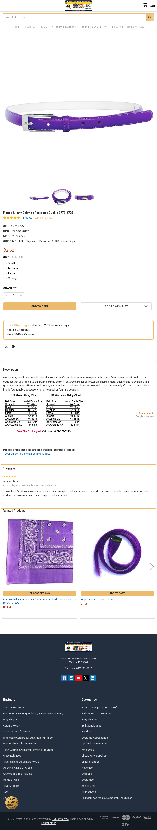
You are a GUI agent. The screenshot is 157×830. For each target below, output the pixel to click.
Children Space (90, 761)
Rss (5, 791)
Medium (13, 268)
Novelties (87, 767)
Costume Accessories (95, 737)
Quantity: (10, 288)
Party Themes (89, 719)
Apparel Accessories (94, 743)
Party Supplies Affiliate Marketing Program (28, 749)
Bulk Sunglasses (91, 725)
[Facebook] (64, 678)
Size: (13, 257)
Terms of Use (11, 779)
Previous (5, 567)
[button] (116, 306)
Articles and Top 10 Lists (17, 773)
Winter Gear (88, 785)
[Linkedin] (92, 678)
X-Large (12, 278)
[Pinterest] (13, 346)
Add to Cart (117, 593)
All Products (89, 791)
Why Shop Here (12, 719)
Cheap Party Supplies (94, 755)
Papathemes (48, 822)
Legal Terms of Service (16, 731)
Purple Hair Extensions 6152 (97, 599)
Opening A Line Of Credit (17, 767)
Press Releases (12, 755)
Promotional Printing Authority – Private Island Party (33, 713)
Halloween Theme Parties (96, 713)
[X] (6, 346)
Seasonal (87, 773)
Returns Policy (11, 725)
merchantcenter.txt (14, 707)
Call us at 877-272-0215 (78, 668)
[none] (78, 109)
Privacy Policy (11, 785)
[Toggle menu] (5, 5)
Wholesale (88, 749)
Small (11, 263)
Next (152, 567)
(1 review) (27, 217)
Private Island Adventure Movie (21, 761)
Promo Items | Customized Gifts (100, 707)
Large (11, 273)
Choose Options (40, 593)
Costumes (88, 779)
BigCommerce (60, 818)
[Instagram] (71, 678)
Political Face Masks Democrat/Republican (107, 797)
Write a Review (43, 217)
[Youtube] (78, 678)
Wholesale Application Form (20, 743)
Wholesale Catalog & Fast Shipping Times (28, 737)
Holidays (87, 731)
